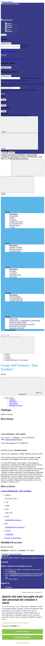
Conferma (11, 152)
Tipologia (12, 400)
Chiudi (3, 100)
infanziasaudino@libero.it (13, 439)
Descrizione (13, 402)
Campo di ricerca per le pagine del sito (13, 333)
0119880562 (9, 534)
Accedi (4, 35)
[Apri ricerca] (27, 167)
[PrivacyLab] (14, 626)
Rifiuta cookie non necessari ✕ (32, 592)
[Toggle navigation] (17, 184)
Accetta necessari (22, 637)
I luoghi (7, 358)
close (3, 194)
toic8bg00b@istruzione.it (13, 520)
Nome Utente (25, 45)
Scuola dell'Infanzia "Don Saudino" (16, 491)
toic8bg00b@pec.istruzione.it (14, 527)
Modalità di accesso (15, 405)
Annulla (4, 152)
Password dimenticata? (8, 51)
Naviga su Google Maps (13, 538)
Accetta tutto (22, 631)
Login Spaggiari (11, 86)
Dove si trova (13, 403)
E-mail (23, 78)
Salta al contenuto (7, 2)
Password (24, 48)
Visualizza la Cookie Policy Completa (15, 623)
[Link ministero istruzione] (10, 4)
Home (7, 354)
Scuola (7, 356)
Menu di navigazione (30, 393)
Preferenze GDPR (22, 643)
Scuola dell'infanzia (15, 554)
